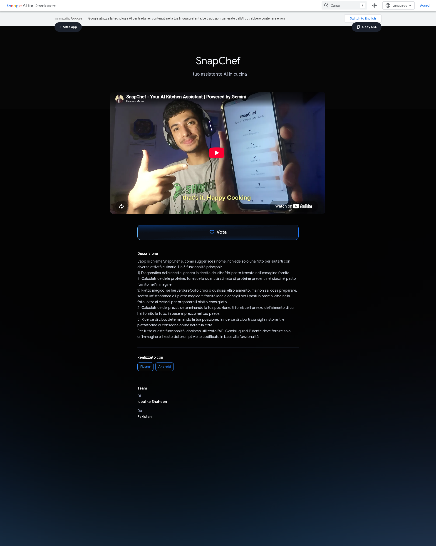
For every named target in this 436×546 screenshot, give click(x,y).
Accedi (425, 5)
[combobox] (344, 5)
